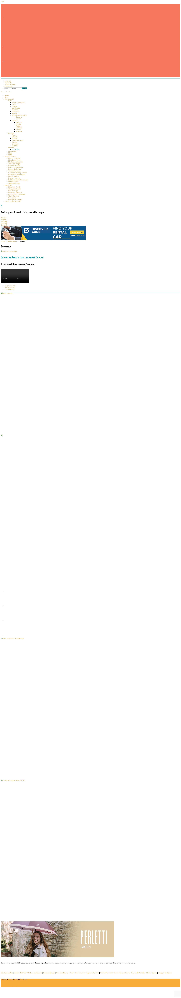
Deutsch (4, 223)
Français (4, 221)
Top (2, 2)
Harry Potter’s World (122, 973)
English (3, 220)
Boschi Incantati (7, 973)
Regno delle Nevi (92, 973)
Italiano (3, 218)
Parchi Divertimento (77, 973)
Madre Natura (151, 973)
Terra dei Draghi (49, 973)
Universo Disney (62, 973)
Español (4, 225)
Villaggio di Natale (165, 973)
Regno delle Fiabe (138, 973)
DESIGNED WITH (34, 979)
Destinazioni (11, 241)
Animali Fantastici (106, 973)
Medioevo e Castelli (34, 973)
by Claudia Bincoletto (9, 986)
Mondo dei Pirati (20, 973)
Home (3, 241)
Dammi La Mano (6, 92)
